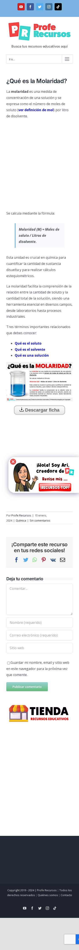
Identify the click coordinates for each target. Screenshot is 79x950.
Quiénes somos (48, 895)
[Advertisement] (39, 163)
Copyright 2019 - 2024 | (22, 890)
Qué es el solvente (30, 349)
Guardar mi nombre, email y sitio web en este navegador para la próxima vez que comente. (37, 668)
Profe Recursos (21, 515)
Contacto (66, 895)
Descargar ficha (41, 410)
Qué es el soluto (28, 343)
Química (21, 520)
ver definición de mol (36, 110)
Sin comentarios (40, 520)
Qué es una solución (32, 355)
